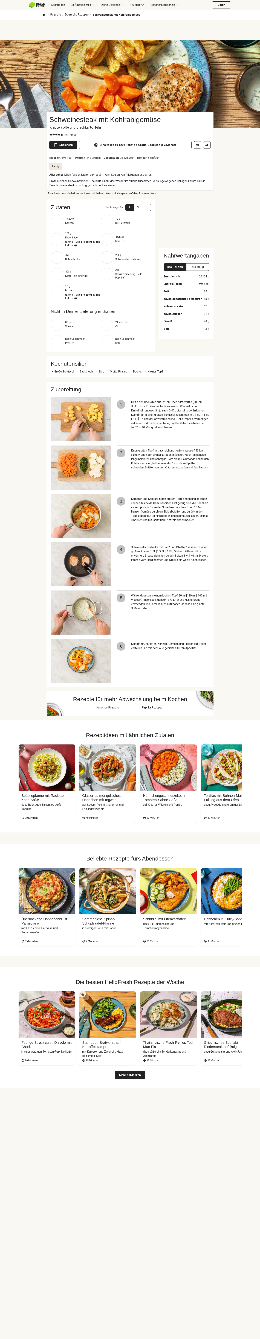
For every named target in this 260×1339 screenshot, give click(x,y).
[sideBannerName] (186, 221)
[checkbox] (50, 134)
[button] (101, 207)
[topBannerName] (130, 30)
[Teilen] (207, 145)
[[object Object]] (197, 145)
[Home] (44, 15)
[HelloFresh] (37, 5)
